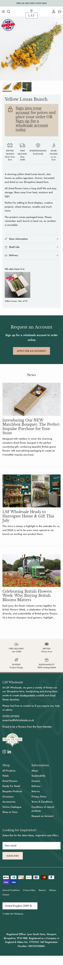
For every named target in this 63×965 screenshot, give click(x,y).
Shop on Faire (10, 812)
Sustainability (38, 775)
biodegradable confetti (32, 695)
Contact (5, 894)
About (34, 770)
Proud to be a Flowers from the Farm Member (27, 726)
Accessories (8, 801)
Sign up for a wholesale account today (32, 125)
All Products (8, 770)
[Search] (10, 11)
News (31, 375)
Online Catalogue (11, 807)
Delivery (36, 786)
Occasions (8, 796)
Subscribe (12, 855)
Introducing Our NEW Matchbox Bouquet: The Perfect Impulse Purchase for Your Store (31, 426)
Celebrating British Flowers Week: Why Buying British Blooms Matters (27, 595)
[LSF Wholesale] (31, 13)
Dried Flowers (9, 781)
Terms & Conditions (41, 801)
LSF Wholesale (16, 913)
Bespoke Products (12, 791)
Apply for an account (31, 350)
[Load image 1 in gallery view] (31, 49)
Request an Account (42, 816)
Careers (35, 781)
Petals (5, 775)
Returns (35, 791)
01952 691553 (10, 716)
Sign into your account (29, 110)
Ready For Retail (11, 786)
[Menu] (3, 11)
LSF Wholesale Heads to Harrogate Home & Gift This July (28, 516)
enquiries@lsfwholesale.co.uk (18, 720)
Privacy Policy (38, 796)
